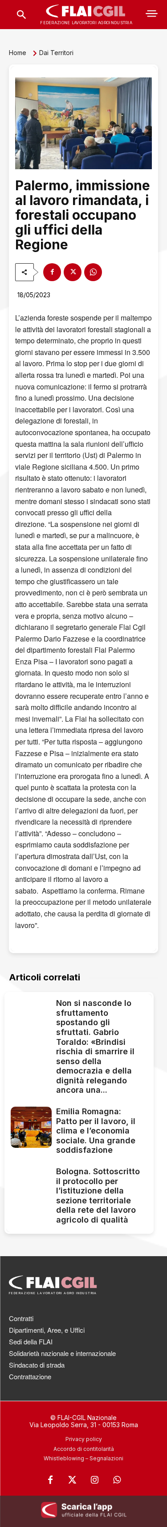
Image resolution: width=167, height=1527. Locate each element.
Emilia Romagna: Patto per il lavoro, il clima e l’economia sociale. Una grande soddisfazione (95, 1131)
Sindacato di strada (37, 1364)
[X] (72, 272)
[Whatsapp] (117, 1480)
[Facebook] (52, 272)
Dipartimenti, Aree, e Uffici (47, 1330)
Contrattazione (30, 1376)
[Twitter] (72, 1480)
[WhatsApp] (93, 272)
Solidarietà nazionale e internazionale (62, 1353)
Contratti (21, 1318)
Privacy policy (83, 1439)
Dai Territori (56, 52)
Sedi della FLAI (31, 1341)
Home (17, 52)
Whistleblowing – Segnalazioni (83, 1458)
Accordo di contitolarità (83, 1449)
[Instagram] (95, 1480)
